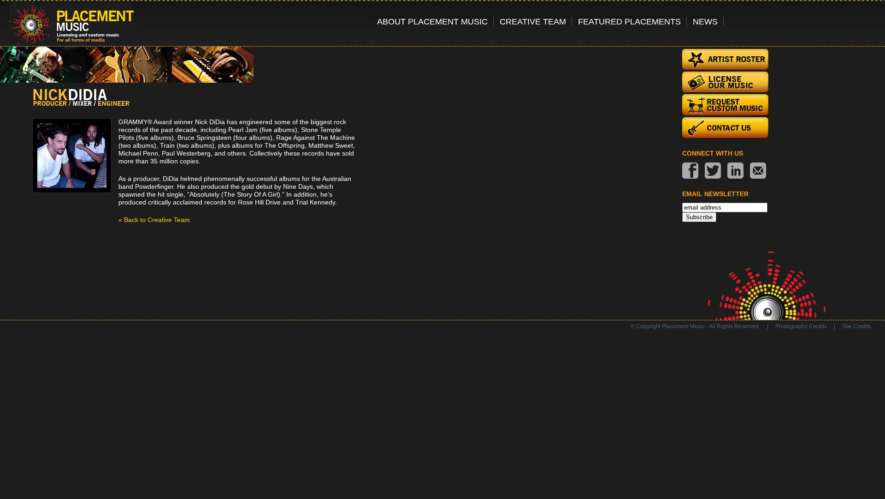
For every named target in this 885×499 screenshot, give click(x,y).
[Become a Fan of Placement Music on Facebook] (690, 171)
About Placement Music (432, 21)
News (705, 21)
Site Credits (856, 326)
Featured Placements (629, 21)
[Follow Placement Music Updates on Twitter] (713, 171)
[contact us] (758, 171)
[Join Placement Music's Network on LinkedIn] (735, 171)
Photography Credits (801, 326)
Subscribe (699, 217)
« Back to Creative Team (154, 219)
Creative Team (533, 21)
